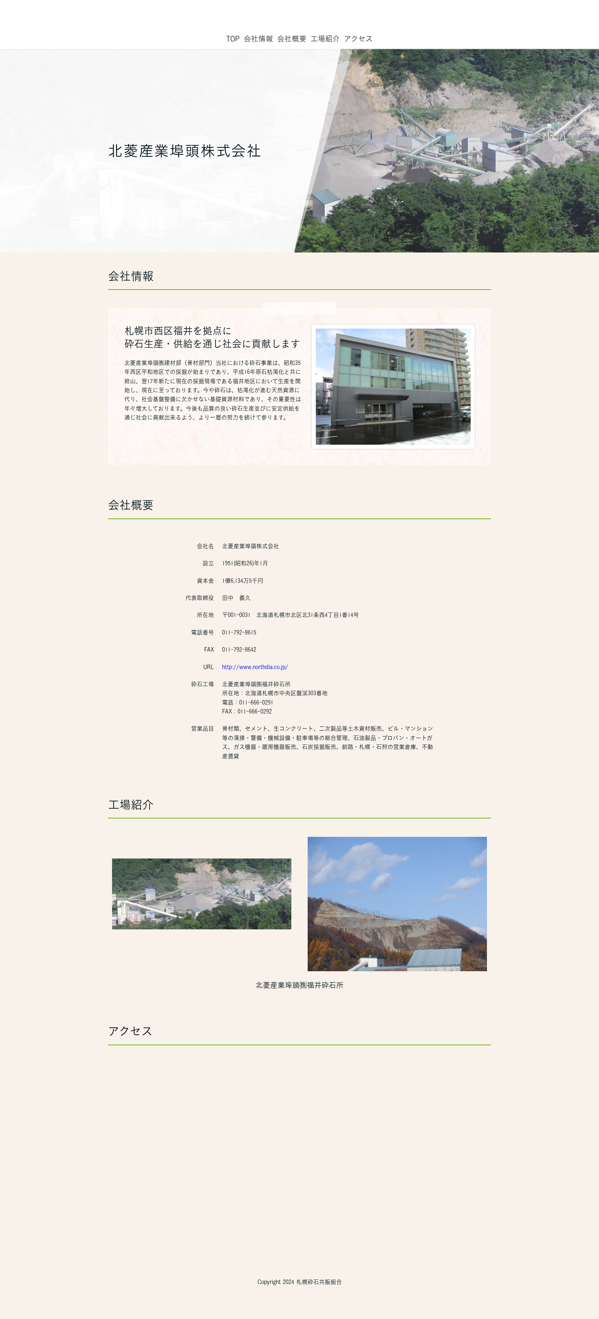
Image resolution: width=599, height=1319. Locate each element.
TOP (233, 38)
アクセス (358, 38)
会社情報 (258, 38)
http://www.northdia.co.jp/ (255, 667)
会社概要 (291, 38)
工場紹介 (325, 38)
